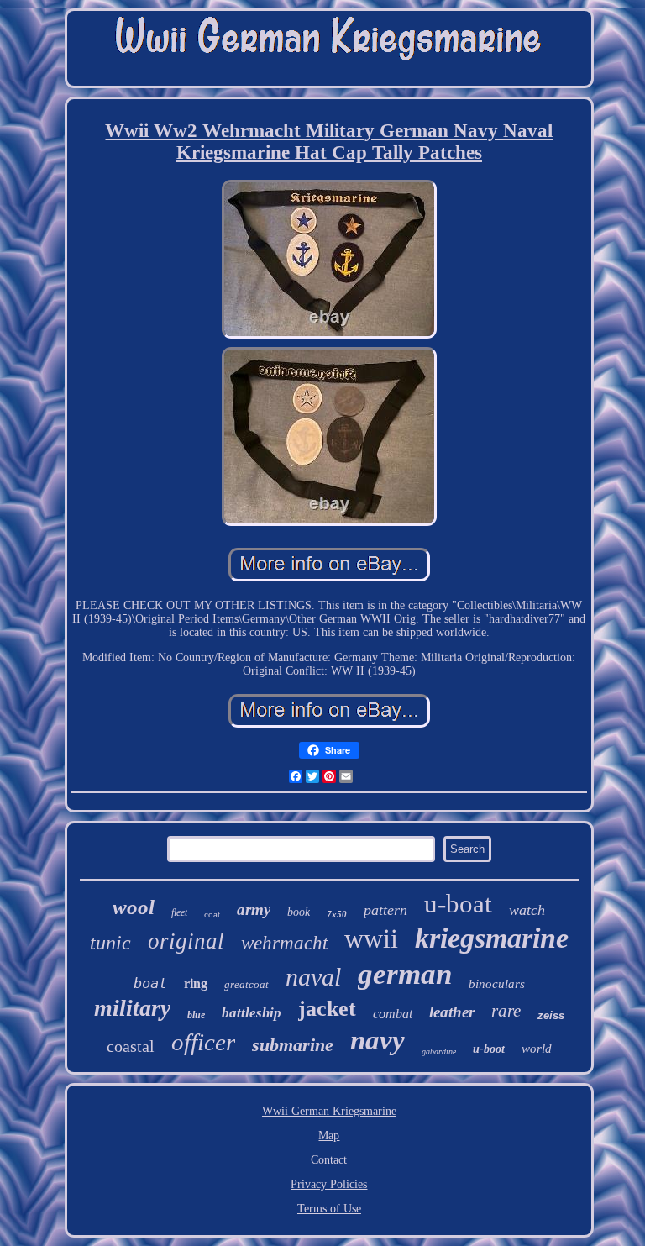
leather (452, 1012)
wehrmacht (284, 943)
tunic (110, 943)
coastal (131, 1046)
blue (196, 1015)
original (186, 941)
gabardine (439, 1051)
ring (195, 983)
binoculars (497, 984)
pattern (385, 910)
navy (377, 1040)
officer (203, 1041)
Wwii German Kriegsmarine (329, 1111)
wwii (371, 938)
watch (527, 910)
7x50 (337, 914)
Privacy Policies (329, 1184)
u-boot (489, 1049)
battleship (251, 1013)
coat (212, 914)
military (132, 1008)
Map (328, 1135)
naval (313, 977)
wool (134, 907)
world (537, 1048)
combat (392, 1014)
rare (506, 1011)
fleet (179, 912)
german (405, 974)
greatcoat (246, 984)
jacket (327, 1008)
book (298, 912)
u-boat (458, 903)
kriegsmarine (492, 938)
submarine (292, 1044)
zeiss (551, 1015)
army (253, 909)
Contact (329, 1160)
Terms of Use (329, 1208)
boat (150, 983)
